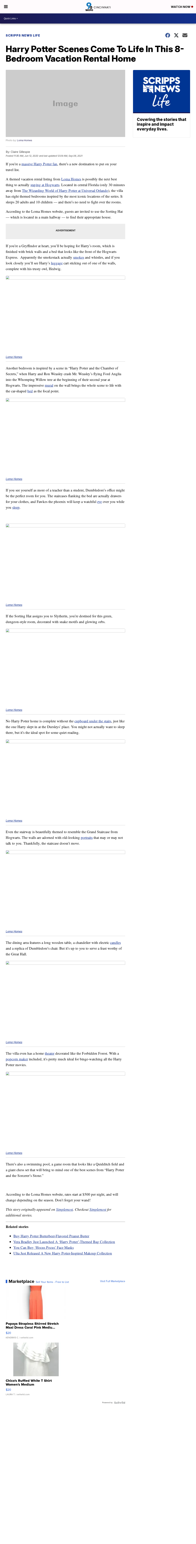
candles (115, 942)
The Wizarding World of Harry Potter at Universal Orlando (65, 190)
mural (49, 385)
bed (30, 391)
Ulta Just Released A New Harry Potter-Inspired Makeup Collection (62, 1253)
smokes (78, 257)
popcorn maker (17, 1059)
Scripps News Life (23, 35)
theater (49, 1053)
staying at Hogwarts (44, 184)
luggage (57, 263)
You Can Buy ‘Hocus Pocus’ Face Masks (43, 1247)
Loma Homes (24, 140)
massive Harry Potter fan (39, 163)
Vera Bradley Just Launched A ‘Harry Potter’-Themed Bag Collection (64, 1241)
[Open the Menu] (6, 6)
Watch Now (181, 7)
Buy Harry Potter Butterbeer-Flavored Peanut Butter (51, 1236)
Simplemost (64, 1209)
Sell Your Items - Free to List (52, 1282)
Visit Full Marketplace (112, 1281)
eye (99, 501)
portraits (87, 837)
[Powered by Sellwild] (119, 1402)
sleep (16, 507)
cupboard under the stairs (92, 721)
